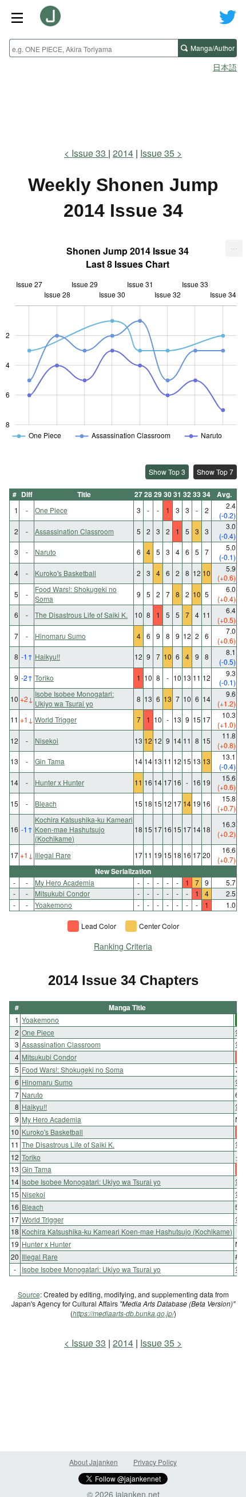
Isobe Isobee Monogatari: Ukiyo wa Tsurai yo (74, 698)
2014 (123, 153)
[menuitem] (234, 248)
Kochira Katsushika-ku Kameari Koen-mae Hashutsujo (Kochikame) (84, 829)
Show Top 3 (167, 472)
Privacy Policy (155, 1462)
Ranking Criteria (123, 946)
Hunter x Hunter (59, 782)
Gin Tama (50, 761)
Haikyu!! (47, 656)
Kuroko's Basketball (65, 573)
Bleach (46, 803)
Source (29, 1294)
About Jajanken (93, 1462)
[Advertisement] (123, 106)
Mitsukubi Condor (62, 893)
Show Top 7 (215, 472)
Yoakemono (53, 905)
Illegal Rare (53, 855)
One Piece (51, 510)
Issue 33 (90, 153)
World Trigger (56, 719)
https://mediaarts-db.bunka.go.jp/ (123, 1313)
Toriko (44, 677)
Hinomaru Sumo (60, 636)
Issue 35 (157, 153)
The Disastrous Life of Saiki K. (81, 615)
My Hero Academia (64, 882)
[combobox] (93, 48)
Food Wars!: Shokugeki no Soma (76, 593)
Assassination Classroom (74, 531)
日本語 (225, 67)
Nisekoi (46, 740)
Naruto (45, 552)
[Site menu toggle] (17, 17)
